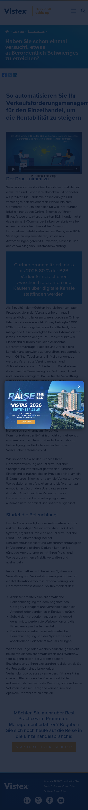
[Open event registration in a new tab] (24, 405)
